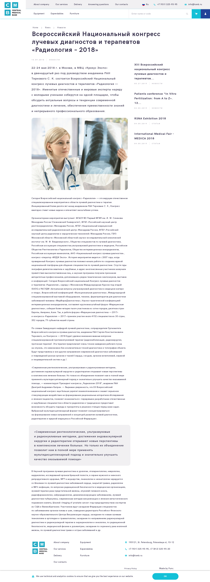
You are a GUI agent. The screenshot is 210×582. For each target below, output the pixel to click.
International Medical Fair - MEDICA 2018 (154, 136)
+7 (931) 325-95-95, (139, 549)
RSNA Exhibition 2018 (150, 118)
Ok (165, 576)
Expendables (57, 13)
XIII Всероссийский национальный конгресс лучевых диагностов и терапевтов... (152, 71)
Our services (61, 4)
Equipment (39, 13)
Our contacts (121, 4)
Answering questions (98, 4)
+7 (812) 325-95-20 (160, 549)
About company (41, 4)
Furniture (74, 13)
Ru (147, 4)
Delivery (78, 4)
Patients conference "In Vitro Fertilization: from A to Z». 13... (155, 98)
